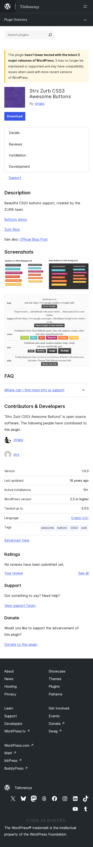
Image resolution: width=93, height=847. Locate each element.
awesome (47, 527)
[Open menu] (86, 6)
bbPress (13, 760)
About (9, 671)
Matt (10, 753)
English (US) (80, 518)
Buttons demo (15, 219)
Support (15, 178)
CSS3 (74, 527)
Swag (55, 731)
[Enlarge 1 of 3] (39, 265)
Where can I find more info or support (34, 390)
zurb (84, 527)
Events (54, 716)
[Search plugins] (50, 34)
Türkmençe (23, 788)
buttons (62, 527)
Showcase (57, 671)
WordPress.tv (17, 731)
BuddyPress (16, 768)
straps (40, 103)
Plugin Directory (15, 19)
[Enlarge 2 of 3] (83, 265)
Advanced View (16, 540)
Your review (13, 573)
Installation (17, 155)
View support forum (19, 605)
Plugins (54, 686)
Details (14, 133)
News (8, 679)
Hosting (10, 686)
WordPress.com (19, 745)
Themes (55, 679)
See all (83, 573)
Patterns (55, 694)
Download (14, 116)
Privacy (10, 694)
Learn (8, 708)
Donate (57, 723)
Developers (13, 723)
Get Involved (59, 708)
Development (19, 166)
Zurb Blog (12, 229)
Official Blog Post (34, 239)
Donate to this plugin (20, 644)
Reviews (15, 144)
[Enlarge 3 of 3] (83, 300)
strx (16, 454)
